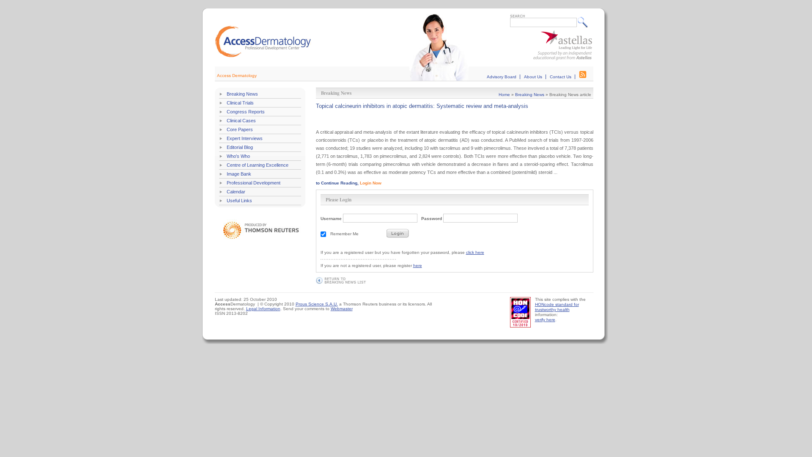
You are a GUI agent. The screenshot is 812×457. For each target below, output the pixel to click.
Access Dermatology (237, 75)
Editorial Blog (240, 147)
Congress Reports (246, 111)
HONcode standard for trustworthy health (557, 307)
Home (504, 94)
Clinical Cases (241, 120)
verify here (545, 319)
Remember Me (344, 233)
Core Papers (240, 129)
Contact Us (560, 76)
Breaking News (242, 93)
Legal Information (263, 308)
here (417, 265)
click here (475, 252)
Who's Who (238, 156)
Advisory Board (501, 76)
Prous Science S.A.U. (317, 304)
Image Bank (239, 173)
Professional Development (253, 182)
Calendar (236, 191)
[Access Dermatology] (263, 56)
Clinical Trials (240, 102)
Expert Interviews (245, 138)
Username (331, 218)
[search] (585, 22)
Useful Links (239, 200)
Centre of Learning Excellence (257, 165)
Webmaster (342, 308)
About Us (533, 76)
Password (431, 218)
